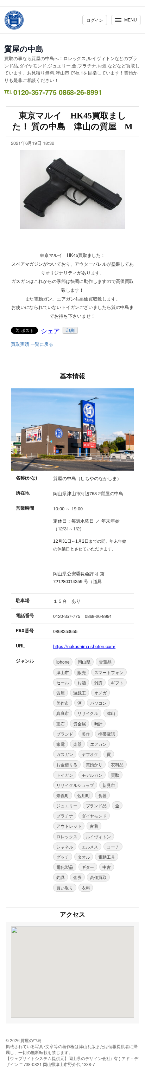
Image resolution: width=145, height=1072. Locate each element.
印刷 (70, 330)
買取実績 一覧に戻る (32, 344)
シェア (50, 330)
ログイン (94, 20)
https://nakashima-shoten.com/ (84, 646)
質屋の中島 (23, 48)
